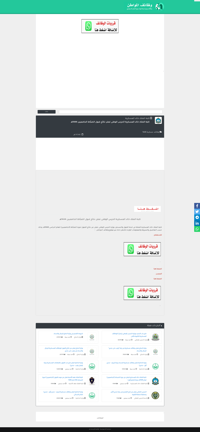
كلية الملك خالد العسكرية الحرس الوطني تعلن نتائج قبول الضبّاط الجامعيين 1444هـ (100, 219)
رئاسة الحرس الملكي (140, 398)
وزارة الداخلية (143, 369)
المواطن (99, 230)
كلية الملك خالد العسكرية (137, 118)
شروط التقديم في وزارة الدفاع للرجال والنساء (68, 334)
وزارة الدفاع (77, 337)
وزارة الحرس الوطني (140, 340)
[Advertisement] (100, 54)
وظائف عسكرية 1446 (151, 132)
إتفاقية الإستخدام (94, 429)
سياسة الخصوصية (105, 429)
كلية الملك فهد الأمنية (76, 384)
